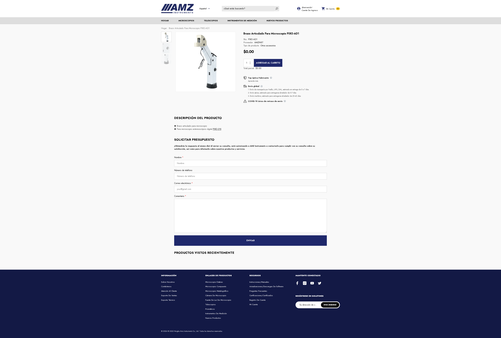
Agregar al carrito (268, 62)
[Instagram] (304, 283)
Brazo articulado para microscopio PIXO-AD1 (271, 33)
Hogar (164, 28)
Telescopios (211, 20)
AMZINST (258, 42)
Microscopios (186, 20)
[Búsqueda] (250, 8)
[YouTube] (312, 283)
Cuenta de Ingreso (310, 10)
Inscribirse (330, 304)
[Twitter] (319, 283)
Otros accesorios (268, 45)
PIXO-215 (217, 129)
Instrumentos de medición (242, 20)
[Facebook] (297, 283)
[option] (205, 62)
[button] (209, 8)
